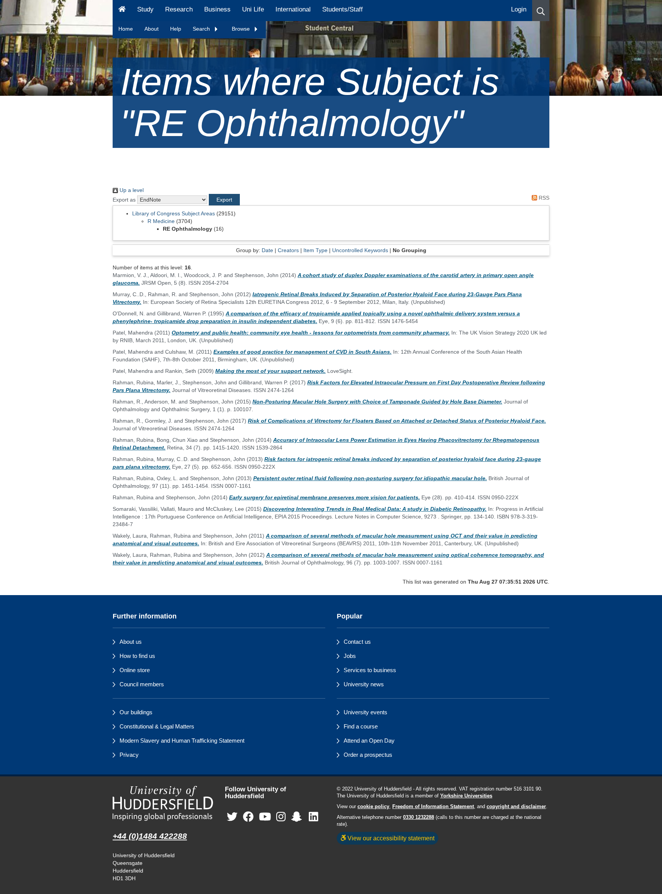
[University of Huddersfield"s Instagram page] (281, 817)
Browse (241, 29)
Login (518, 9)
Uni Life (253, 9)
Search (202, 29)
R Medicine (161, 221)
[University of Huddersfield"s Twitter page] (232, 817)
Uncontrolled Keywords (360, 250)
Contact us (357, 641)
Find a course (361, 726)
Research (179, 9)
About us (131, 641)
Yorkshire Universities (466, 796)
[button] (540, 10)
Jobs (350, 656)
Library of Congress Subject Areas (173, 213)
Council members (142, 684)
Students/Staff (342, 9)
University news (364, 684)
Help (175, 29)
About (151, 29)
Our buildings (136, 712)
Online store (135, 670)
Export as (124, 200)
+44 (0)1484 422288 (150, 836)
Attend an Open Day (369, 740)
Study (145, 9)
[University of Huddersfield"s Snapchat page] (298, 817)
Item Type (315, 250)
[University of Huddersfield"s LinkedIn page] (313, 817)
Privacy (129, 754)
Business (217, 9)
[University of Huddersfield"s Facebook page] (248, 817)
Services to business (370, 670)
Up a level (131, 190)
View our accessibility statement (390, 838)
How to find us (137, 656)
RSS (543, 198)
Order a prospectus (368, 754)
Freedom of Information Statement (433, 806)
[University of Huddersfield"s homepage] (163, 803)
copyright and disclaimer (516, 806)
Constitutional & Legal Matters (157, 726)
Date (267, 250)
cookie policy (373, 806)
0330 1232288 (418, 817)
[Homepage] (122, 10)
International (293, 9)
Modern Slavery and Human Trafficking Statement (182, 740)
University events (365, 712)
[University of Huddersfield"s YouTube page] (265, 817)
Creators (288, 250)
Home (125, 29)
